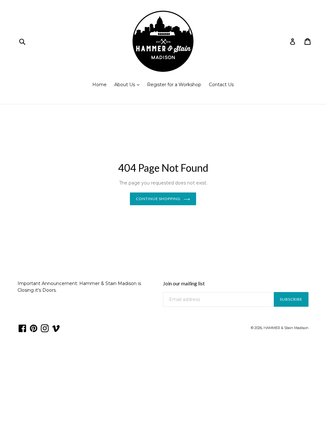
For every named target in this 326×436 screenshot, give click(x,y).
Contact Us (221, 84)
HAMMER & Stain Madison (286, 328)
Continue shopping (158, 198)
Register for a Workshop (174, 84)
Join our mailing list (184, 283)
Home (99, 84)
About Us (128, 84)
